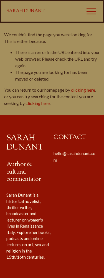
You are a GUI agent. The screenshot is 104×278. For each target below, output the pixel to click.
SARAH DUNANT (25, 11)
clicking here (83, 89)
